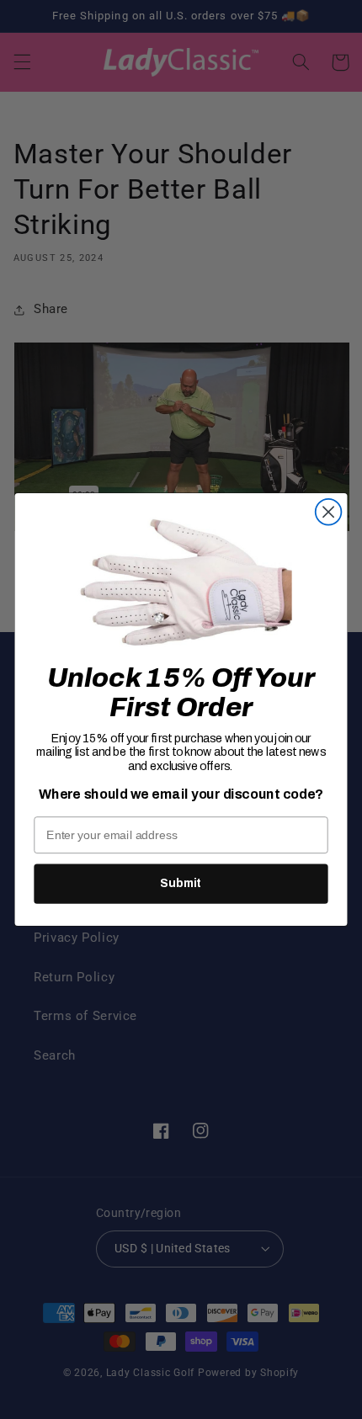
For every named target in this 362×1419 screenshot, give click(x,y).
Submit (180, 883)
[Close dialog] (329, 512)
